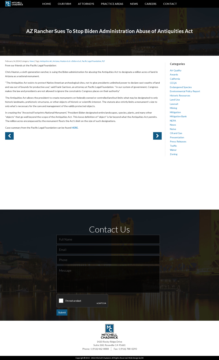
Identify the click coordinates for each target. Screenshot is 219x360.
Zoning (173, 154)
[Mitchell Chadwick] (14, 4)
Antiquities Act (46, 61)
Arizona (56, 61)
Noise (173, 129)
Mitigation (175, 112)
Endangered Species (181, 87)
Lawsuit (174, 103)
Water (173, 149)
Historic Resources (180, 95)
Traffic (173, 145)
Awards (174, 74)
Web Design (133, 358)
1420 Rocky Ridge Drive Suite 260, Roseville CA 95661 (109, 343)
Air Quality (175, 70)
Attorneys (86, 3)
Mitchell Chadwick (103, 358)
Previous (157, 136)
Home (46, 3)
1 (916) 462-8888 (100, 348)
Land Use (175, 99)
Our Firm (64, 3)
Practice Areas (112, 3)
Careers (150, 3)
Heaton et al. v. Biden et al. (70, 61)
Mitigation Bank (178, 116)
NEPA (173, 120)
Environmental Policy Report (185, 91)
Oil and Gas (176, 133)
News (134, 3)
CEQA (173, 82)
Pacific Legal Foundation (91, 61)
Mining (173, 107)
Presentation (177, 137)
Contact (170, 3)
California (175, 78)
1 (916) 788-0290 (128, 348)
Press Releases (178, 141)
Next (9, 136)
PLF (103, 61)
